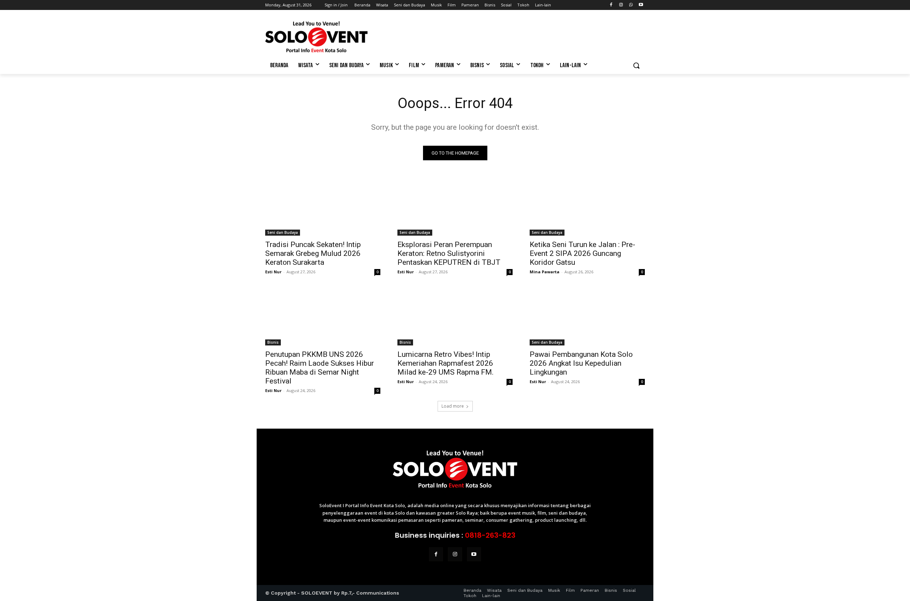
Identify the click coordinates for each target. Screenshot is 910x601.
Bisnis (273, 342)
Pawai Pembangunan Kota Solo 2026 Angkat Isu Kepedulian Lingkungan (581, 363)
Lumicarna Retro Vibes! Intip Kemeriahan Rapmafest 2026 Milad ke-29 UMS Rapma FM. (445, 363)
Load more (452, 406)
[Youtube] (641, 5)
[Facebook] (611, 5)
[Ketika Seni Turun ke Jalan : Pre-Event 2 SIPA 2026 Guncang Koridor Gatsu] (587, 207)
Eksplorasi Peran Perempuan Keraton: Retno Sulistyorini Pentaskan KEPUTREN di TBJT (448, 253)
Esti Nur (273, 271)
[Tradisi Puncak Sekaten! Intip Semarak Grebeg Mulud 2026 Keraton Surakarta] (322, 207)
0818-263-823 (490, 535)
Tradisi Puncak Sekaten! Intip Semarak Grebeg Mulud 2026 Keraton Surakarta (313, 253)
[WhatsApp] (631, 5)
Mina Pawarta (545, 271)
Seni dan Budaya (282, 232)
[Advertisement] (508, 36)
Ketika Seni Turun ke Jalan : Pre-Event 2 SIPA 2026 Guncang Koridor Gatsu (582, 253)
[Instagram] (621, 5)
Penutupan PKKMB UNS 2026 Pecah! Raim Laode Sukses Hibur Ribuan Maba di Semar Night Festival (319, 367)
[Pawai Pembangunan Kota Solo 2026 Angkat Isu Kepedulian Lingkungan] (587, 316)
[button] (636, 65)
